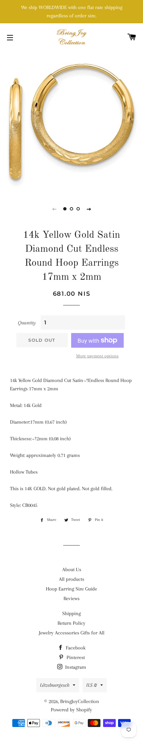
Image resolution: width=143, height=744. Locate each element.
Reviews (71, 598)
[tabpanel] (71, 121)
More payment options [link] (97, 355)
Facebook (75, 648)
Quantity (27, 323)
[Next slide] (88, 208)
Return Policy (71, 623)
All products (71, 579)
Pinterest (75, 657)
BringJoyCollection (79, 701)
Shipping (71, 613)
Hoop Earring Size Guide (71, 589)
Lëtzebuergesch (55, 685)
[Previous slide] (54, 208)
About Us (71, 569)
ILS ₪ (91, 685)
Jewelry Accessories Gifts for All (71, 633)
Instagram (75, 667)
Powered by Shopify (71, 710)
